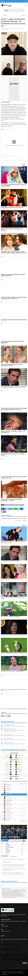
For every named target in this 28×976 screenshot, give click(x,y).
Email (2, 947)
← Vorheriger (4, 15)
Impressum (21, 971)
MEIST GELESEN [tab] (4, 856)
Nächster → (24, 15)
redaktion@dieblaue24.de (5, 931)
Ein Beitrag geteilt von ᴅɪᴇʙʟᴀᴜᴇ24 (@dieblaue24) (14, 160)
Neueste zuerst (18, 520)
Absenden (25, 962)
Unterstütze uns (4, 974)
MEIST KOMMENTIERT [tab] (13, 856)
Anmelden (3, 1)
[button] (3, 509)
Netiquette (15, 971)
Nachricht (3, 952)
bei (13, 730)
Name (2, 942)
